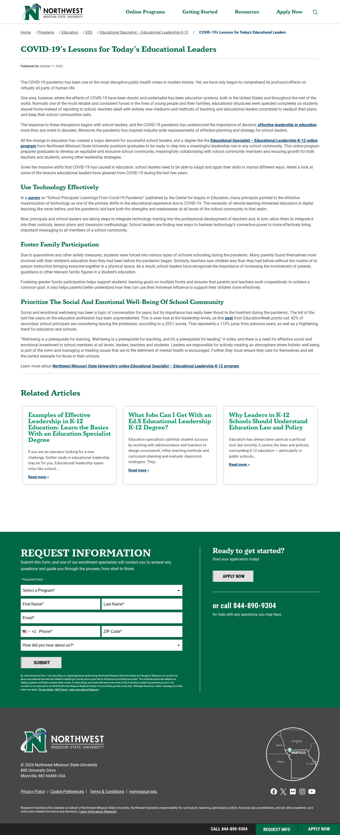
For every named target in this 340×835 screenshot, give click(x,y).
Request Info (276, 829)
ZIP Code (113, 631)
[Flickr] (292, 791)
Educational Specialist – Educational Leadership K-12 (144, 32)
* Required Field (32, 579)
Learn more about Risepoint (84, 689)
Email (28, 618)
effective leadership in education (287, 124)
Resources (247, 12)
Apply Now (289, 12)
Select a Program (39, 590)
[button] (315, 12)
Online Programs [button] (145, 12)
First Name (33, 604)
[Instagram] (302, 791)
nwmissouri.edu (143, 791)
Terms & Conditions (107, 791)
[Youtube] (311, 791)
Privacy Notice (46, 689)
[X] (283, 791)
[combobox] (101, 590)
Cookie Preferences (67, 791)
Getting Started (200, 12)
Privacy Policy (33, 791)
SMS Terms (61, 689)
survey (34, 197)
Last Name (114, 604)
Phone (45, 631)
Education (69, 32)
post (229, 318)
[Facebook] (274, 791)
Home (26, 32)
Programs (46, 32)
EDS (88, 32)
